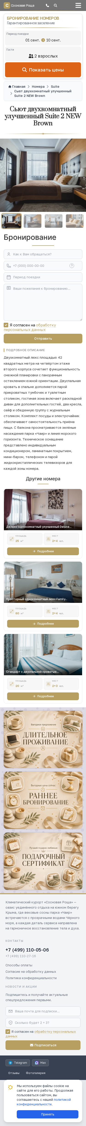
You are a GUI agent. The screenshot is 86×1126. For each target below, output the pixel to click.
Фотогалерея (35, 1073)
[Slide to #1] (11, 221)
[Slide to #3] (53, 221)
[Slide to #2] (32, 221)
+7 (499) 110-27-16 (21, 956)
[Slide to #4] (74, 221)
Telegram (20, 1062)
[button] (47, 5)
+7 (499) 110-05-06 (27, 949)
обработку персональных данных (30, 327)
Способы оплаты (19, 965)
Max (43, 1062)
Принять (47, 1114)
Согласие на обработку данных (31, 971)
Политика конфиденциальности (31, 978)
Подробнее (45, 551)
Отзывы (13, 1073)
